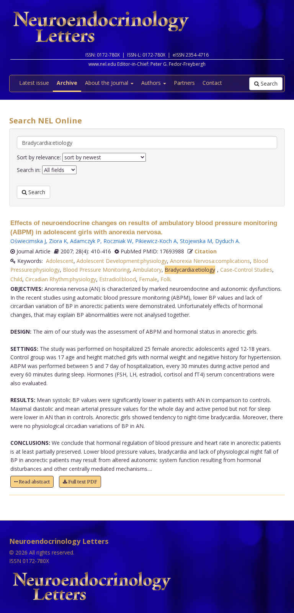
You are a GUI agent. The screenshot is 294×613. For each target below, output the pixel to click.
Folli (165, 279)
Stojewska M (196, 241)
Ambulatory (147, 269)
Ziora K (58, 241)
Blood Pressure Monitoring (96, 269)
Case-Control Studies (246, 269)
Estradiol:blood (117, 279)
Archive (67, 82)
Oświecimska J (28, 241)
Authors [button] (151, 82)
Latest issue (34, 82)
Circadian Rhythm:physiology (60, 279)
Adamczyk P (85, 241)
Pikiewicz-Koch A (156, 241)
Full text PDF (82, 482)
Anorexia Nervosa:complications (210, 260)
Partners (184, 82)
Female (148, 279)
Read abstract (34, 482)
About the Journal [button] (107, 82)
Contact (212, 82)
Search (268, 83)
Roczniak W (117, 241)
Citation (205, 251)
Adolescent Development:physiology (122, 260)
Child (16, 279)
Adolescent (60, 260)
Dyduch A (227, 241)
